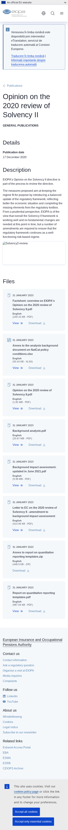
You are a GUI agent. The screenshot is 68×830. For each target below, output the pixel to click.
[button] (18, 323)
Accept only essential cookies (33, 821)
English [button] (43, 13)
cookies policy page (26, 791)
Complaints (10, 681)
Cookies (8, 721)
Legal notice (10, 727)
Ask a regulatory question (18, 665)
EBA (6, 752)
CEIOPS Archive (13, 768)
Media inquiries (12, 675)
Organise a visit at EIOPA (18, 670)
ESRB (7, 763)
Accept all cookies (26, 811)
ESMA (7, 757)
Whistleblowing (12, 716)
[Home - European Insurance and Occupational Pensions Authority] (21, 13)
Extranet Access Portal (17, 747)
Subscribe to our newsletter (19, 732)
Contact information (15, 660)
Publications (14, 85)
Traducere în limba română (27, 56)
